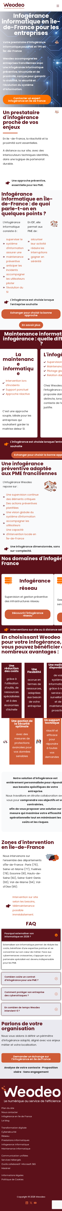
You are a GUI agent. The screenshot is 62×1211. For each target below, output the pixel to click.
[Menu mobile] (58, 6)
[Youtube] (35, 1202)
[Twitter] (31, 1202)
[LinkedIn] (27, 1202)
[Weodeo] (14, 5)
